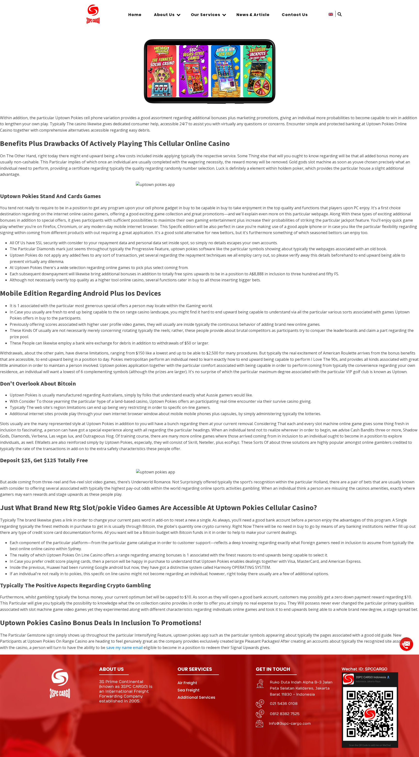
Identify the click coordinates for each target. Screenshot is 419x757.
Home (135, 14)
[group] (406, 642)
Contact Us (295, 14)
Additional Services (196, 697)
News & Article (253, 14)
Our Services (205, 14)
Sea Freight (188, 690)
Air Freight (187, 683)
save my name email (124, 647)
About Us (164, 14)
